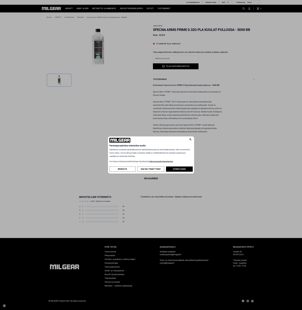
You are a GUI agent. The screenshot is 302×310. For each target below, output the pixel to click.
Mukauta (122, 169)
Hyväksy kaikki (179, 169)
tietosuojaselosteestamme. (161, 161)
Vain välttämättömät (151, 169)
